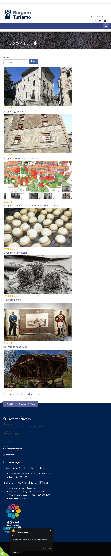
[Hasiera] (22, 14)
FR (101, 16)
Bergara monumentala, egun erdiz (22, 158)
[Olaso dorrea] (55, 86)
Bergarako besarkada (15, 346)
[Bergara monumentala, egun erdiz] (55, 133)
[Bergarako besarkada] (55, 322)
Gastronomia (10, 249)
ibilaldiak (7, 107)
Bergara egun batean (15, 111)
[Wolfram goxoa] (55, 274)
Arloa (6, 57)
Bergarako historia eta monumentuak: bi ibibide (30, 205)
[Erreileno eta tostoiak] (55, 227)
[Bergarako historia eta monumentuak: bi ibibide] (55, 180)
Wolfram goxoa (12, 299)
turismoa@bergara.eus (13, 449)
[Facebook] (95, 21)
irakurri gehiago (16, 553)
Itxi (51, 531)
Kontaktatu (10, 455)
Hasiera (7, 35)
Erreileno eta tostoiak (15, 252)
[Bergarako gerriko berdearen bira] (55, 369)
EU (92, 16)
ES (106, 16)
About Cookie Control (13, 530)
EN (97, 16)
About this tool (47, 548)
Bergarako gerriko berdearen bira (22, 394)
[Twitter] (100, 21)
